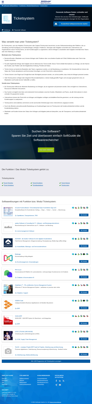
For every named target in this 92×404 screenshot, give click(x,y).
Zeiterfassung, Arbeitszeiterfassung (27, 355)
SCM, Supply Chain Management (27, 339)
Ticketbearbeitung (38, 185)
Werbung (21, 380)
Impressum (4, 384)
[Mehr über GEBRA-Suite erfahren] (46, 304)
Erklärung (7, 30)
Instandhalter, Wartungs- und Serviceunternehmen (31, 246)
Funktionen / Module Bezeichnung (29, 5)
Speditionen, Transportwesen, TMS (27, 215)
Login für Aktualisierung (25, 384)
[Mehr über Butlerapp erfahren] (46, 258)
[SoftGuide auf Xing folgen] (56, 384)
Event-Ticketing (8, 183)
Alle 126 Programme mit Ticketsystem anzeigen (46, 361)
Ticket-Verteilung (9, 185)
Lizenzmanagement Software (25, 231)
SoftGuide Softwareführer (10, 5)
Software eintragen (24, 378)
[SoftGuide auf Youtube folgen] (59, 384)
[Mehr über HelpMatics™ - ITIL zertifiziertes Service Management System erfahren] (46, 288)
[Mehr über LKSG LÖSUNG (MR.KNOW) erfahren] (46, 335)
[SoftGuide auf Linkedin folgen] (59, 380)
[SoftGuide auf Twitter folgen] (63, 380)
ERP (18, 308)
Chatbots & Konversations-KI (25, 277)
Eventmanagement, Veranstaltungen (27, 262)
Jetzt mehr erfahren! (46, 150)
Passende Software (20, 30)
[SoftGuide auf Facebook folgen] (56, 380)
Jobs (3, 382)
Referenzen (5, 380)
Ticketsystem (44, 5)
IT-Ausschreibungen (42, 378)
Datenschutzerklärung (55, 402)
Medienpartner (23, 382)
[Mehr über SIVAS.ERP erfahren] (46, 319)
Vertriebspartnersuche (42, 380)
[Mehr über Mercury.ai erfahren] (46, 273)
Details (84, 215)
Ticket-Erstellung (37, 183)
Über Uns (4, 378)
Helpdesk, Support (22, 293)
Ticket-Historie (65, 183)
